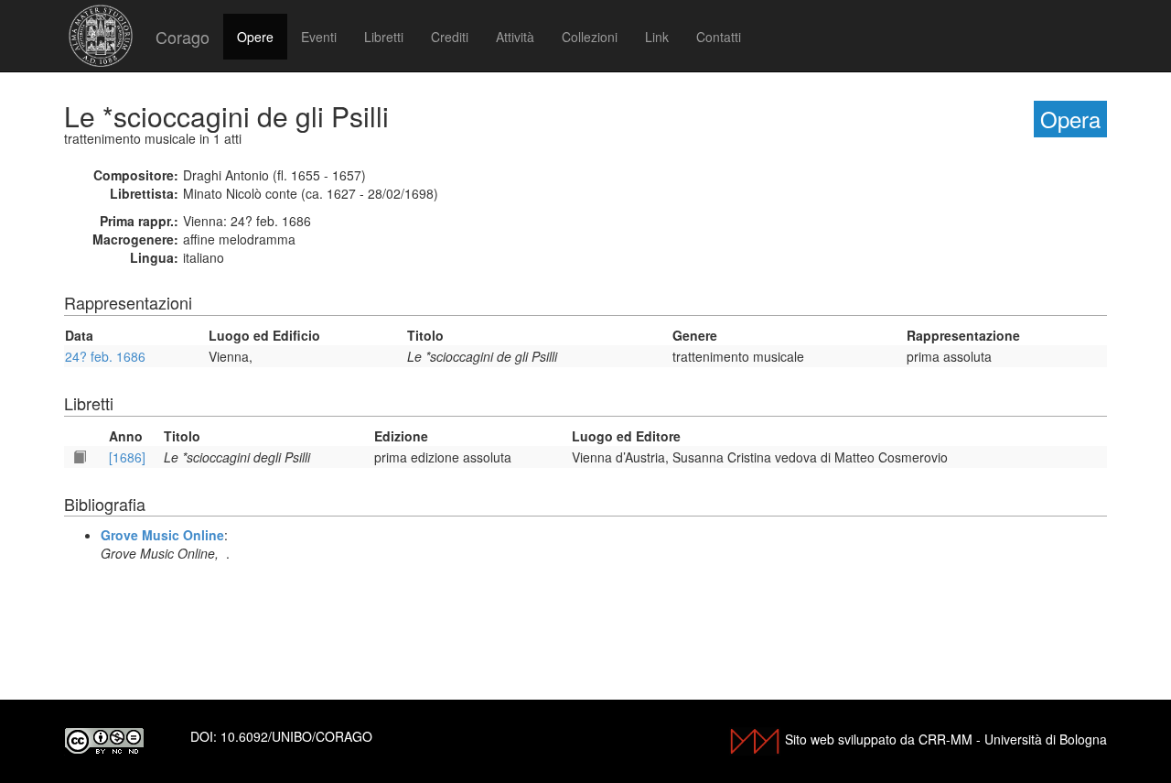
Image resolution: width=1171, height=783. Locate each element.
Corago (182, 37)
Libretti (383, 36)
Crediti (449, 36)
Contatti (718, 36)
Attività (515, 36)
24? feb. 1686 (105, 356)
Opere (255, 36)
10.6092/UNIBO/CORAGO (296, 736)
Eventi (319, 36)
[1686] (127, 457)
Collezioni (590, 36)
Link (657, 36)
